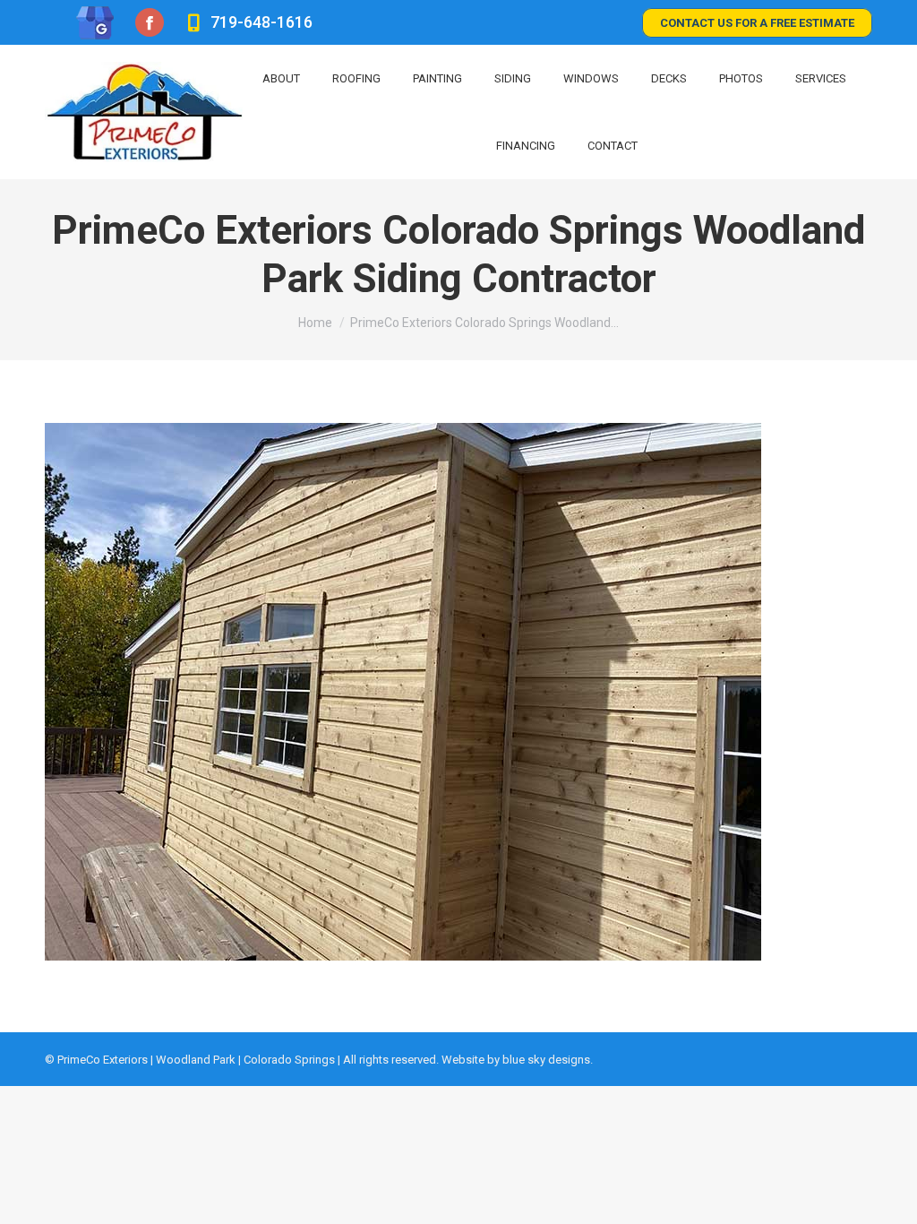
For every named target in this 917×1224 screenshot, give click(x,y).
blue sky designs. (547, 1059)
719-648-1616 (261, 22)
